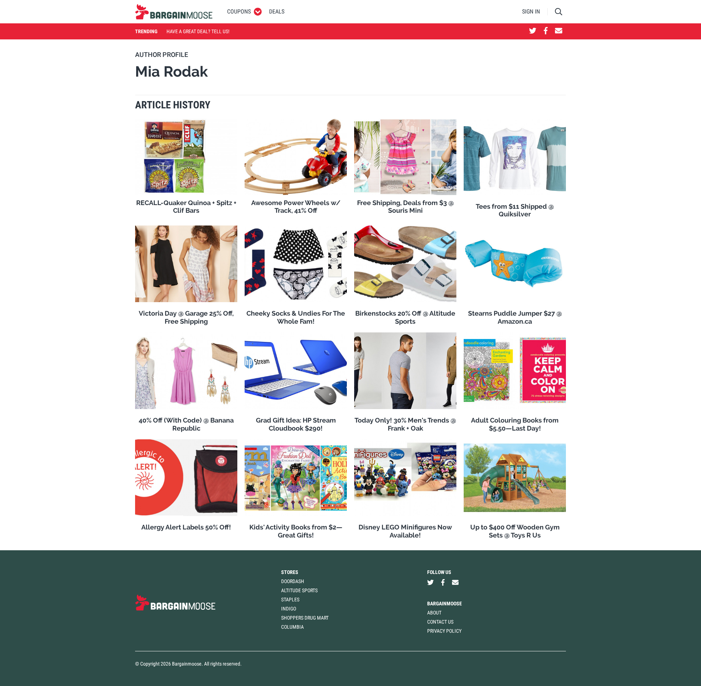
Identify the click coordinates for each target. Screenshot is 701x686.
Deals (276, 11)
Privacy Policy (444, 631)
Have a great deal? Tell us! (197, 31)
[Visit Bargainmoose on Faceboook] (545, 31)
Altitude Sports (299, 590)
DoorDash (292, 581)
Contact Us (440, 622)
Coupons (239, 11)
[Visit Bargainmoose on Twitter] (532, 31)
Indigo (288, 609)
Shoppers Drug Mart (305, 618)
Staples (290, 599)
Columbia (292, 627)
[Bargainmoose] (173, 11)
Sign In (531, 11)
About (434, 613)
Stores (289, 572)
